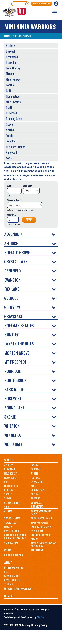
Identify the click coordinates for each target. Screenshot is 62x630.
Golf (8, 90)
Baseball (11, 51)
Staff (6, 572)
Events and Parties (13, 567)
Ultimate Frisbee (15, 146)
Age (9, 185)
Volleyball (11, 152)
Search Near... (14, 200)
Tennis (9, 135)
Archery (10, 45)
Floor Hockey (13, 79)
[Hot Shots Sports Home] (14, 12)
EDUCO (40, 617)
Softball (10, 129)
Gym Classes (37, 531)
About (8, 562)
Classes (8, 511)
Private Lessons (12, 531)
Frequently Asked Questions (18, 588)
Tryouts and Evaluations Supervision (43, 545)
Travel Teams (10, 522)
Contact (9, 596)
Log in (56, 4)
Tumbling (11, 141)
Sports (8, 460)
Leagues (8, 527)
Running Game (14, 118)
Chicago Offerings (13, 555)
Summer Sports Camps (42, 518)
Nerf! (9, 107)
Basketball (12, 56)
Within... (11, 214)
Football (10, 85)
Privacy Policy (39, 625)
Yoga (9, 158)
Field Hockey (13, 68)
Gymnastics (12, 96)
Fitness (10, 73)
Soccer (10, 124)
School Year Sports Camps (41, 513)
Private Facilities (12, 580)
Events (7, 550)
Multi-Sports (13, 101)
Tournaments (11, 543)
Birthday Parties (39, 522)
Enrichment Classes (41, 527)
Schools (8, 584)
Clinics (34, 539)
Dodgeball (11, 62)
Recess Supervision (40, 535)
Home (7, 35)
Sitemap (25, 625)
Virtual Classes (12, 518)
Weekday (27, 185)
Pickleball (11, 113)
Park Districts (11, 576)
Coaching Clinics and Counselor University (15, 536)
